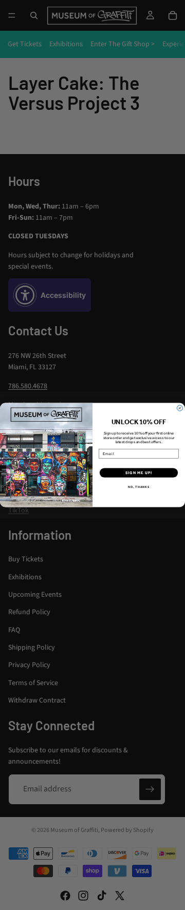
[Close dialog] (179, 408)
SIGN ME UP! (138, 472)
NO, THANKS (139, 486)
